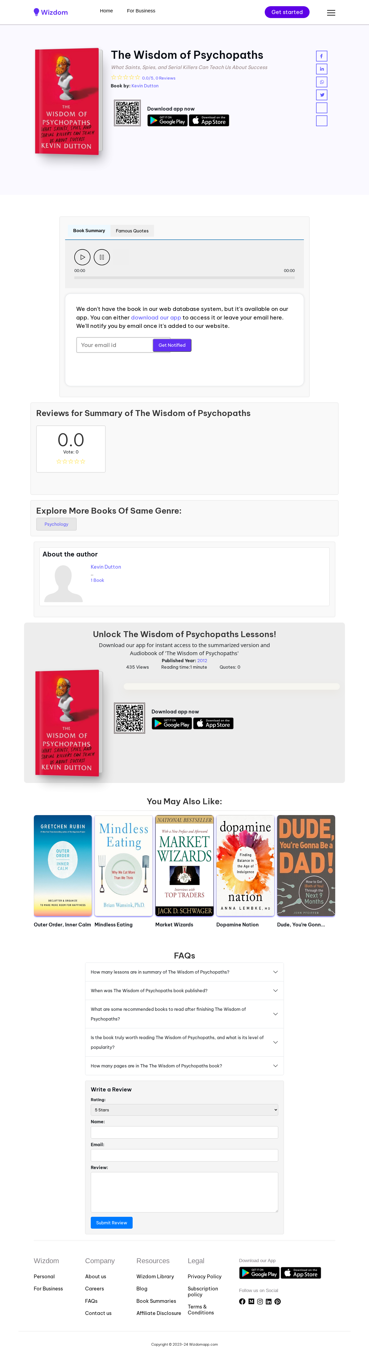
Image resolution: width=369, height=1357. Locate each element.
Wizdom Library (155, 1277)
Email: (97, 1144)
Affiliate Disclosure (158, 1313)
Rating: (98, 1099)
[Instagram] (260, 1301)
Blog (141, 1289)
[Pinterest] (277, 1301)
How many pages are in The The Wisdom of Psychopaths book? (156, 1066)
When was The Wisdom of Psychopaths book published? (149, 990)
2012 (202, 660)
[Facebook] (243, 1301)
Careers (94, 1289)
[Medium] (252, 1301)
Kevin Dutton (145, 85)
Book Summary (89, 230)
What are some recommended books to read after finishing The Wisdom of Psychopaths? (168, 1014)
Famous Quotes (132, 230)
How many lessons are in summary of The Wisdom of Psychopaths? (160, 972)
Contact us (98, 1313)
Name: (98, 1121)
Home (106, 10)
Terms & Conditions (201, 1309)
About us (95, 1277)
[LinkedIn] (269, 1301)
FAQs (91, 1301)
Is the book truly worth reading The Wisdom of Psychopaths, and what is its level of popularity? (177, 1042)
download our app (156, 317)
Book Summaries (156, 1301)
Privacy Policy (205, 1277)
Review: (99, 1167)
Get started (287, 12)
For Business (141, 10)
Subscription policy (203, 1291)
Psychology (56, 524)
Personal (44, 1277)
